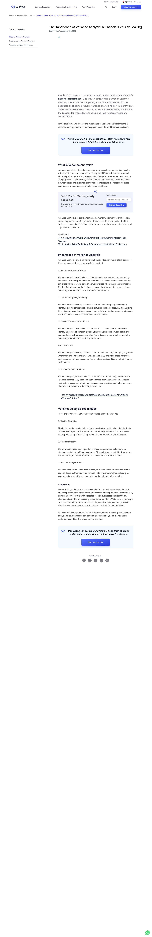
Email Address (111, 195)
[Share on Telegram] (95, 560)
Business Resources (43, 7)
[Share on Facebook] (84, 560)
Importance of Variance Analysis (21, 41)
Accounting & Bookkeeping (66, 7)
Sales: (112, 2)
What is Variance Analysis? (19, 37)
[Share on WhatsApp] (101, 560)
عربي (139, 2)
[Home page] (18, 7)
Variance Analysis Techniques (21, 45)
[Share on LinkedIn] (107, 560)
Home (11, 15)
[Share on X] (90, 560)
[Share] (95, 165)
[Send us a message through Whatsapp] (147, 932)
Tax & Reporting (88, 7)
